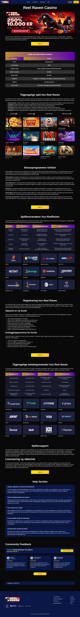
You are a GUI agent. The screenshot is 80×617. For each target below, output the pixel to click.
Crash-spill (47, 113)
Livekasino (30, 113)
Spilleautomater (65, 113)
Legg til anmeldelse (67, 550)
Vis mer (40, 573)
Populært (12, 113)
